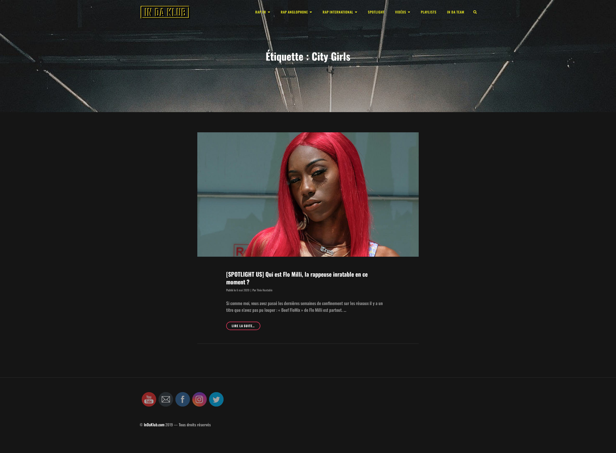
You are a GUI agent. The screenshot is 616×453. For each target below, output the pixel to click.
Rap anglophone (294, 11)
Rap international (338, 11)
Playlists (428, 11)
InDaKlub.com (154, 424)
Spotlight (376, 11)
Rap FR (260, 11)
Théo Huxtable (264, 290)
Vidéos (400, 11)
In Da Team (455, 11)
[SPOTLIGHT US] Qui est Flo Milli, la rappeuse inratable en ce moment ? (297, 278)
